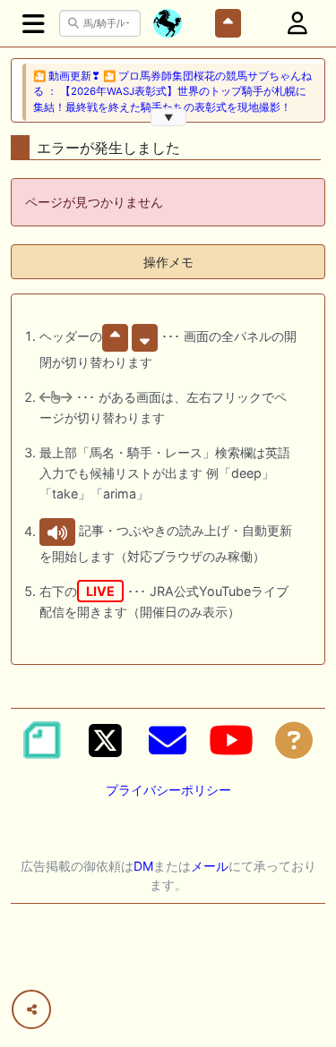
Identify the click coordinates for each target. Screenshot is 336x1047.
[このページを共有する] (31, 1009)
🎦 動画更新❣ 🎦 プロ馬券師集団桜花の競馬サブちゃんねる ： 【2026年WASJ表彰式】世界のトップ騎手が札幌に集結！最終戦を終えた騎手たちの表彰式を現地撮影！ (172, 92)
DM (143, 865)
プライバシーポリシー (168, 789)
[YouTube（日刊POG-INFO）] (231, 740)
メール (209, 865)
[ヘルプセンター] (294, 740)
